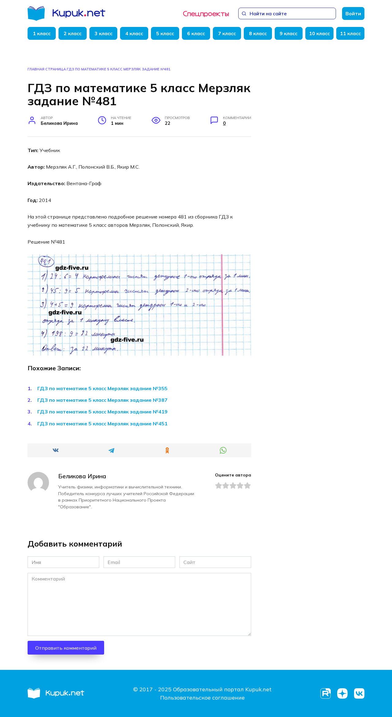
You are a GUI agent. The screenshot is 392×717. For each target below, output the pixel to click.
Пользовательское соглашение (202, 697)
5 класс (165, 33)
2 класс (72, 33)
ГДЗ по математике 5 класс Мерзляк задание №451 (102, 423)
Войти (353, 13)
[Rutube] (325, 693)
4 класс (134, 33)
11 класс (350, 33)
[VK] (359, 693)
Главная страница (47, 69)
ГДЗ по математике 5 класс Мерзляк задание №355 (102, 388)
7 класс (227, 33)
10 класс (319, 33)
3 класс (103, 33)
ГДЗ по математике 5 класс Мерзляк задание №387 (102, 400)
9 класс (288, 33)
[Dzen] (342, 693)
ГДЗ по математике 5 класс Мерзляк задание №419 (102, 412)
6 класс (196, 33)
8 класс (258, 33)
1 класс (42, 33)
